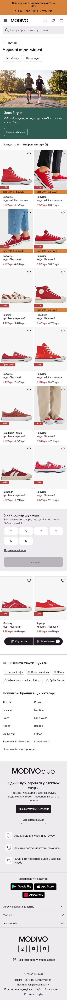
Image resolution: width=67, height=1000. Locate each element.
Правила (17, 979)
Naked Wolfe (42, 741)
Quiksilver (9, 733)
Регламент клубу (33, 994)
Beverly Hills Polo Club (16, 741)
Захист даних (52, 989)
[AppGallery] (33, 894)
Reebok (38, 725)
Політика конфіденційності (32, 984)
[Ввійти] (45, 20)
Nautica (39, 710)
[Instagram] (22, 949)
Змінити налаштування (38, 979)
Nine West (40, 717)
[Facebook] (44, 949)
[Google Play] (21, 886)
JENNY (7, 702)
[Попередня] (5, 7)
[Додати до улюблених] (29, 154)
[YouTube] (33, 949)
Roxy (6, 717)
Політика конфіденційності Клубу (23, 989)
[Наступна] (62, 7)
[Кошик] (61, 20)
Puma (37, 702)
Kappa (6, 725)
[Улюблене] (53, 20)
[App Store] (45, 886)
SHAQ (38, 733)
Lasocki (7, 710)
